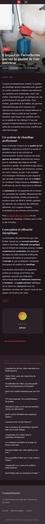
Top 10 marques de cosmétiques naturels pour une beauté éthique (21, 428)
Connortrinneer (11, 492)
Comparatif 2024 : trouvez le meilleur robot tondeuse (20, 466)
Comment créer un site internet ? (18, 422)
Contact (29, 511)
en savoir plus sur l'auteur (18, 215)
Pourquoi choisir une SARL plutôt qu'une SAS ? (21, 451)
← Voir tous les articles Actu (14, 341)
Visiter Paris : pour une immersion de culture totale (20, 377)
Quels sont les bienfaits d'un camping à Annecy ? (21, 415)
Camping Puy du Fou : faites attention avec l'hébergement (22, 369)
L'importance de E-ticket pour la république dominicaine (18, 436)
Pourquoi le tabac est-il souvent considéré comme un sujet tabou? (22, 407)
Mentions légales (17, 511)
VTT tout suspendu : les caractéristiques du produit (21, 400)
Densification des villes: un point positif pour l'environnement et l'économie (21, 384)
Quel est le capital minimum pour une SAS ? (22, 392)
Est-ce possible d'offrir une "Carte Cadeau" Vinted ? (22, 459)
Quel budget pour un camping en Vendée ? (22, 473)
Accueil (5, 77)
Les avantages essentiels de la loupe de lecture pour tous (21, 443)
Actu (6, 49)
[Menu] (26, 2)
